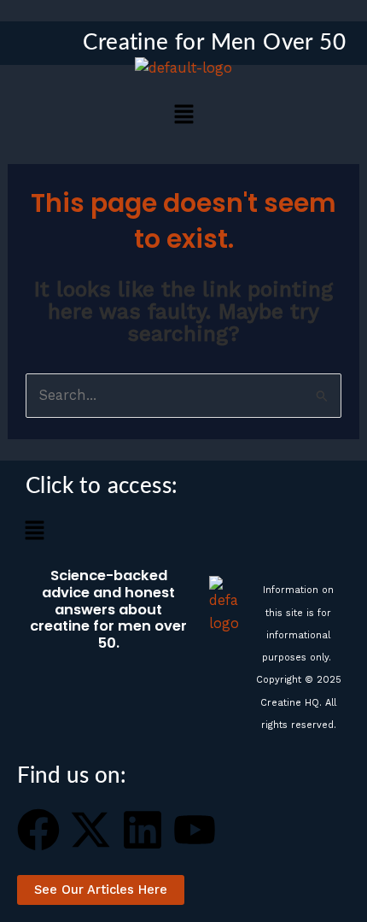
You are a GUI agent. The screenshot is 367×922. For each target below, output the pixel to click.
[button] (183, 115)
